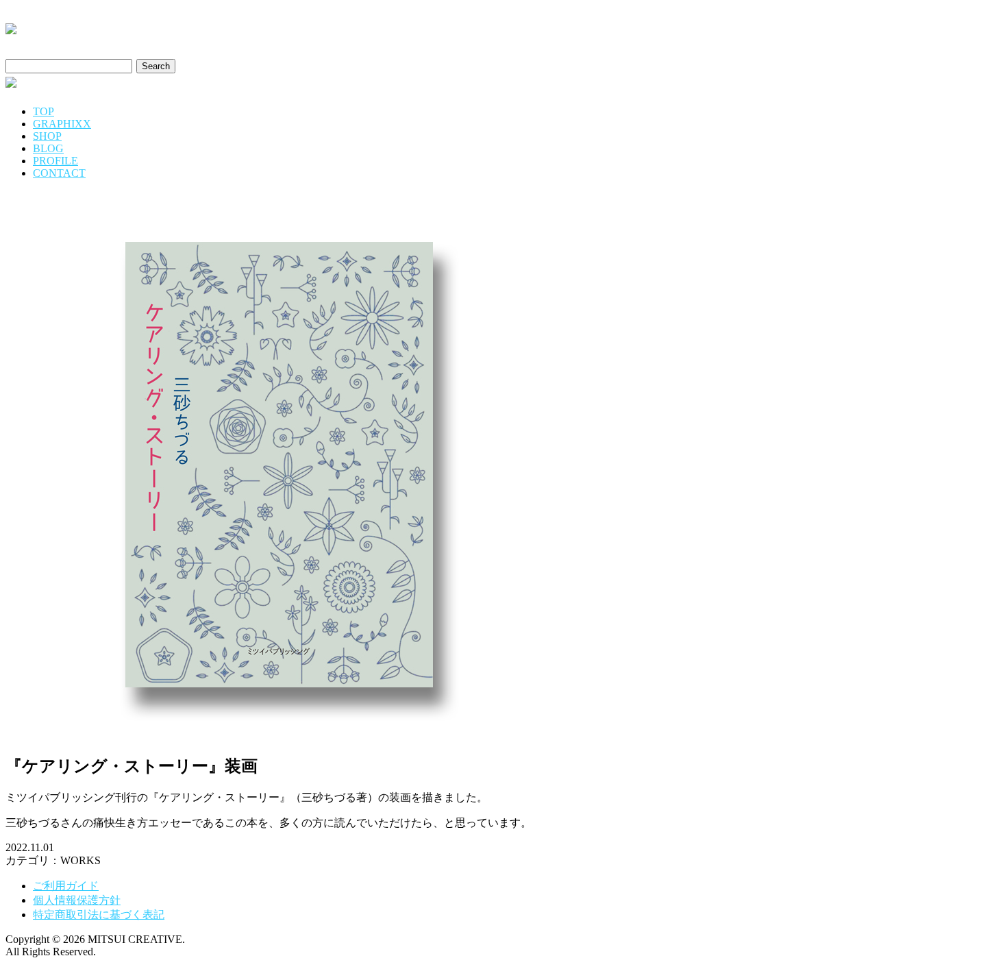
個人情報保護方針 (77, 900)
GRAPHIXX (62, 124)
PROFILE (55, 161)
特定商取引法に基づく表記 (98, 914)
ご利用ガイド (66, 886)
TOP (43, 111)
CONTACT (59, 173)
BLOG (48, 148)
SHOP (47, 136)
